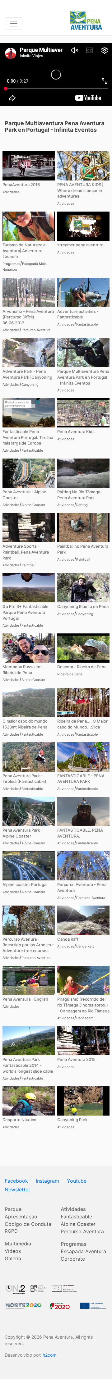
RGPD (11, 1231)
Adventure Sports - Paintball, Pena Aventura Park (25, 552)
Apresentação (21, 1216)
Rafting (82, 505)
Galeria (13, 1258)
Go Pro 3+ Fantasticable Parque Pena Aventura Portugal (25, 612)
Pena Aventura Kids (76, 431)
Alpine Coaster (33, 505)
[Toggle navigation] (13, 23)
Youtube (76, 1181)
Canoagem (85, 1018)
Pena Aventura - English (25, 999)
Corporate (73, 1259)
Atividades (11, 192)
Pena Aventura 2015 (76, 1059)
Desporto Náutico (19, 1119)
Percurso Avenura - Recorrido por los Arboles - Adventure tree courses (28, 945)
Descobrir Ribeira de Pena (81, 666)
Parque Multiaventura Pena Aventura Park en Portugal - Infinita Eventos (83, 377)
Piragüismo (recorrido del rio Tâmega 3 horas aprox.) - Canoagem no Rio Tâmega (83, 1005)
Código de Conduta (28, 1224)
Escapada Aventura (83, 1251)
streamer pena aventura (80, 244)
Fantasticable (87, 324)
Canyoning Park (72, 1119)
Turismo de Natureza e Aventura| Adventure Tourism (24, 250)
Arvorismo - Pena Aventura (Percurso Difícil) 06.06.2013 (28, 317)
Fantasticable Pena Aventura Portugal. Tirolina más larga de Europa (27, 437)
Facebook (16, 1181)
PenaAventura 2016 (21, 184)
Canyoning (30, 384)
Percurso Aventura (35, 330)
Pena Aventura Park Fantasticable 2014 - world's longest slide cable (27, 1065)
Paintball (28, 565)
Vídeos (13, 1251)
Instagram (47, 1181)
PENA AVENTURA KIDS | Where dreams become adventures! (80, 190)
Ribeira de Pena (69, 674)
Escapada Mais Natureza (24, 267)
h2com (49, 1355)
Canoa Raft (67, 939)
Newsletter (17, 1189)
